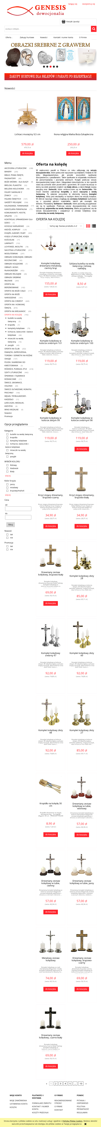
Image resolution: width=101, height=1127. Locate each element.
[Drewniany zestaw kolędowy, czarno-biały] (50, 1019)
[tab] (44, 67)
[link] (19, 434)
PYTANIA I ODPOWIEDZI (82, 1101)
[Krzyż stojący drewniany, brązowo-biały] (81, 479)
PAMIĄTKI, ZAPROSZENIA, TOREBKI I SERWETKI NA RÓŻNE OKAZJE (18, 355)
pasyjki (11, 345)
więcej (8, 475)
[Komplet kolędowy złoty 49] (81, 635)
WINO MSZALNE (11, 409)
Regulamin (82, 1112)
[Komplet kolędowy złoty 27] (81, 712)
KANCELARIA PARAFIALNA (15, 209)
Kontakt (58, 1110)
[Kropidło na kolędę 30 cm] (50, 787)
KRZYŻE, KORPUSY (12, 229)
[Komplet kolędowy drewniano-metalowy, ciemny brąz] (50, 247)
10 (81, 1083)
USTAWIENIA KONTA (18, 1104)
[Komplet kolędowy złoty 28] (81, 557)
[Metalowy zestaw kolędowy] (50, 942)
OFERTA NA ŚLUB (11, 348)
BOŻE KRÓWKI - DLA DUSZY (16, 182)
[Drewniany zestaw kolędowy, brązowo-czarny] (81, 942)
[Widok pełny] (94, 226)
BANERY (8, 171)
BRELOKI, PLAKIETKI (13, 185)
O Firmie (58, 1106)
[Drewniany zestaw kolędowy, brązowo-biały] (50, 556)
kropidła (11, 325)
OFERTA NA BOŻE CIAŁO (15, 291)
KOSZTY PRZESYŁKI (40, 1112)
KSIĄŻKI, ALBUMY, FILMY (15, 233)
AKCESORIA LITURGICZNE (15, 168)
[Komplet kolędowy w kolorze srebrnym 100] (81, 324)
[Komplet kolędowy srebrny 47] (50, 635)
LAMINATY (9, 243)
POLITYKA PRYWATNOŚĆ (83, 1107)
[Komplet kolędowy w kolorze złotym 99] (50, 401)
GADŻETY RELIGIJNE (13, 202)
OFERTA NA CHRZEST (13, 301)
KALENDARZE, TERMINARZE (16, 205)
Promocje (8, 416)
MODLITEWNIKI (11, 253)
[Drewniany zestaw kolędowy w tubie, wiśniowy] (81, 787)
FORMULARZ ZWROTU (41, 1103)
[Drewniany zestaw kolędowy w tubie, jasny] (81, 864)
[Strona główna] (36, 11)
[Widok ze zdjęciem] (88, 226)
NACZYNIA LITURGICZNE (15, 250)
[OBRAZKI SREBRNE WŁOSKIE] (50, 54)
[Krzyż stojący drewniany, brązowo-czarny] (50, 479)
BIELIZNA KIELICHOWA (14, 188)
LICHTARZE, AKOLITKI (13, 246)
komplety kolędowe (16, 328)
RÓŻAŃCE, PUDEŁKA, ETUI (15, 369)
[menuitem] (10, 37)
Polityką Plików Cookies (72, 1121)
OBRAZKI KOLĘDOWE (13, 263)
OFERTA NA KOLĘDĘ (13, 314)
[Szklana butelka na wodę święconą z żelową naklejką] (81, 247)
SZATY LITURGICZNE (13, 372)
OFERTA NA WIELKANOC (15, 311)
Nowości (8, 413)
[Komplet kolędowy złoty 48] (50, 712)
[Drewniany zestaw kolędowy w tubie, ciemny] (50, 864)
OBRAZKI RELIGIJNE (12, 274)
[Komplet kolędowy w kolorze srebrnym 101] (50, 324)
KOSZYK (13, 1107)
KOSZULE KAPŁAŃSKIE (14, 226)
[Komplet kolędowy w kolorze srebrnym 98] (81, 401)
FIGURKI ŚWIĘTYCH (12, 199)
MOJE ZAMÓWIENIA (18, 1100)
